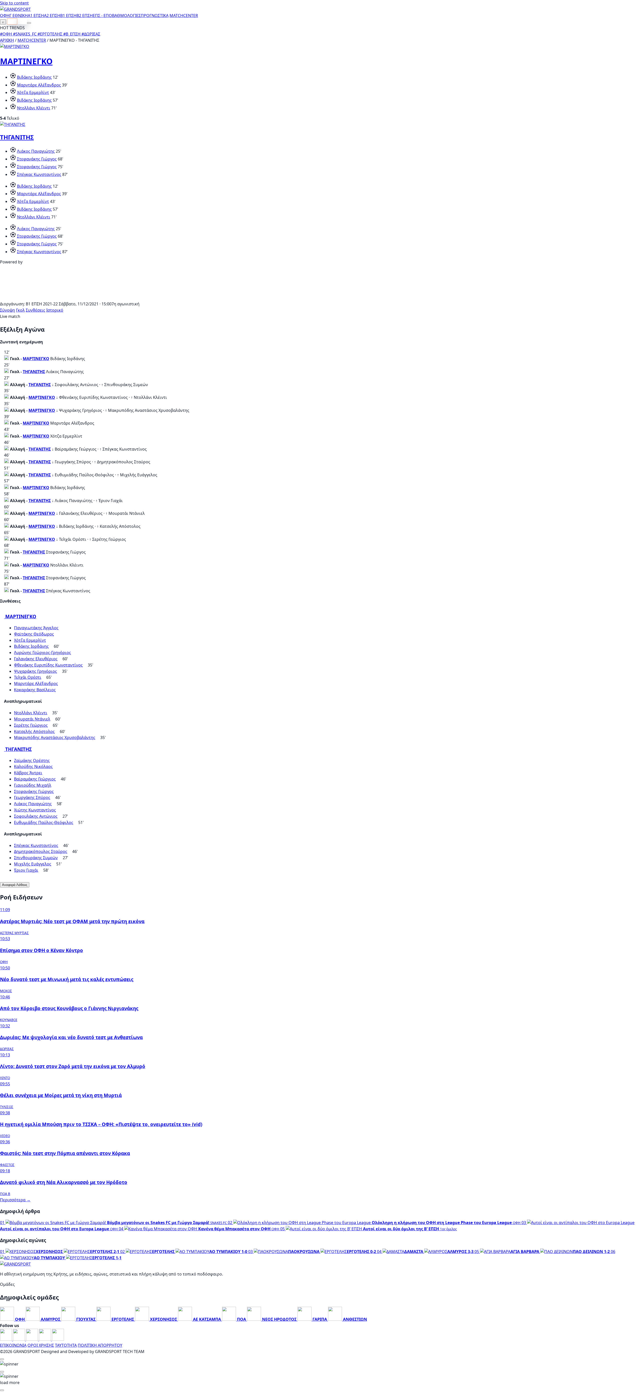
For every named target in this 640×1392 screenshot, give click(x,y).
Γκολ (20, 310)
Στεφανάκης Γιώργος (37, 159)
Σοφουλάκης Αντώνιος (36, 816)
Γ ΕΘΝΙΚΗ (19, 15)
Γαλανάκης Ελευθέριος (36, 659)
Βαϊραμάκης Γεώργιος (35, 779)
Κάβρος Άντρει (28, 772)
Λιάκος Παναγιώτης (36, 151)
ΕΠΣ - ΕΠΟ (102, 15)
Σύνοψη (7, 310)
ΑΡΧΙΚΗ (7, 40)
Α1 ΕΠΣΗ (36, 15)
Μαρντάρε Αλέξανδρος (39, 85)
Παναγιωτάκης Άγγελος (36, 628)
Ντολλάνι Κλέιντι (33, 108)
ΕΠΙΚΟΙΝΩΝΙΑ (13, 1345)
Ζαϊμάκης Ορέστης (32, 760)
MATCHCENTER (32, 40)
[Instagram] (19, 1339)
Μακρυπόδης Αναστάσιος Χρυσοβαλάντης (54, 737)
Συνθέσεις (35, 310)
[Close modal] (2, 1359)
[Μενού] (29, 23)
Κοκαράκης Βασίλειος (35, 690)
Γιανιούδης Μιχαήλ (32, 785)
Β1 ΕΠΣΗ (68, 15)
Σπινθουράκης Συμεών (36, 857)
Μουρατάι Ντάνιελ (32, 719)
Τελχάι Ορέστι (27, 677)
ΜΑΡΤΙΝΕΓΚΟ (26, 61)
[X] (45, 1339)
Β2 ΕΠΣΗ (84, 15)
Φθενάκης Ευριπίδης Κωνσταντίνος (48, 665)
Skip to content (14, 3)
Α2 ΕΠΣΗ (52, 15)
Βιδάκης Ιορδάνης (34, 77)
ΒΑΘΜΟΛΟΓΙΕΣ (126, 15)
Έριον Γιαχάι (26, 870)
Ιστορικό (54, 310)
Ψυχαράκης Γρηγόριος (35, 671)
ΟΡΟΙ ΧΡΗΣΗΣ (41, 1345)
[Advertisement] (320, 298)
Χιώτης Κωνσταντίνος (35, 810)
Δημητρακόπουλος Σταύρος (40, 851)
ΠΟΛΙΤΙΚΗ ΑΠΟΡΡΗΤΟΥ (100, 1345)
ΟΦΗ (5, 15)
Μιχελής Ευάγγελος (32, 864)
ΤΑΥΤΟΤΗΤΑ (66, 1345)
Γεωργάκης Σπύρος (32, 797)
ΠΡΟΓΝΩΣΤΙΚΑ (154, 15)
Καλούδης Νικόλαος (33, 766)
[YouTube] (32, 1339)
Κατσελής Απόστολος (34, 731)
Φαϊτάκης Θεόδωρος (34, 634)
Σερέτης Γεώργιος (31, 725)
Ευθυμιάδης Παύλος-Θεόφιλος (43, 822)
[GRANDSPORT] (15, 9)
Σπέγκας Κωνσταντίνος (39, 174)
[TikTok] (58, 1339)
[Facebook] (6, 1339)
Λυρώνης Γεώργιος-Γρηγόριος (42, 652)
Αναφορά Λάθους (14, 885)
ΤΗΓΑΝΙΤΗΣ (17, 137)
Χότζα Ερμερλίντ (33, 92)
